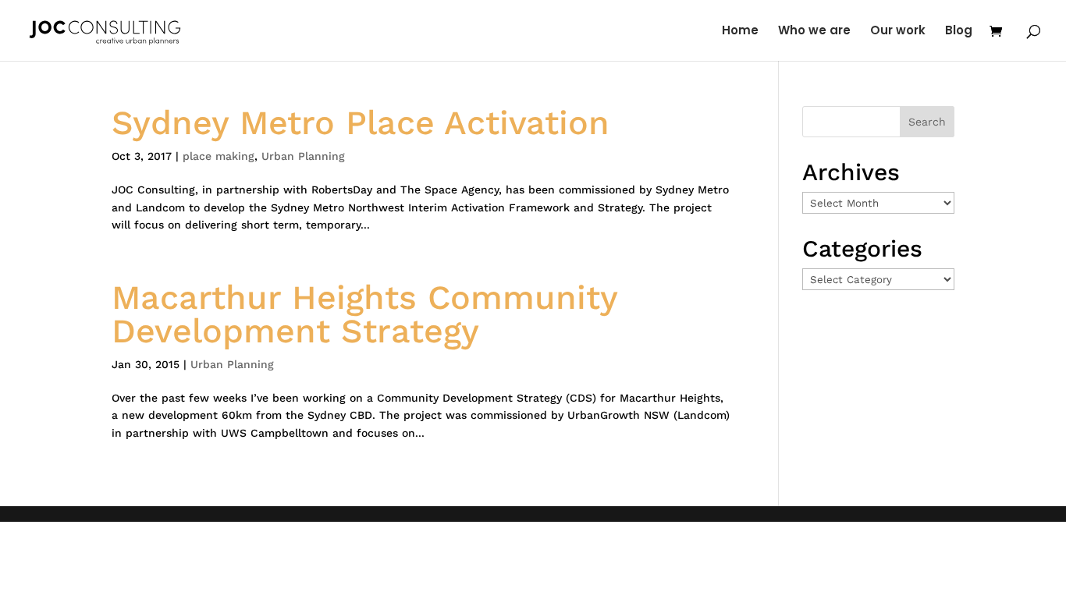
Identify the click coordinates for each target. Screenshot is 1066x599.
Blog (958, 31)
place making (218, 156)
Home (740, 31)
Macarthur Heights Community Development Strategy (364, 314)
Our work (898, 31)
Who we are (814, 31)
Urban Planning (303, 156)
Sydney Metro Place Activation (360, 122)
